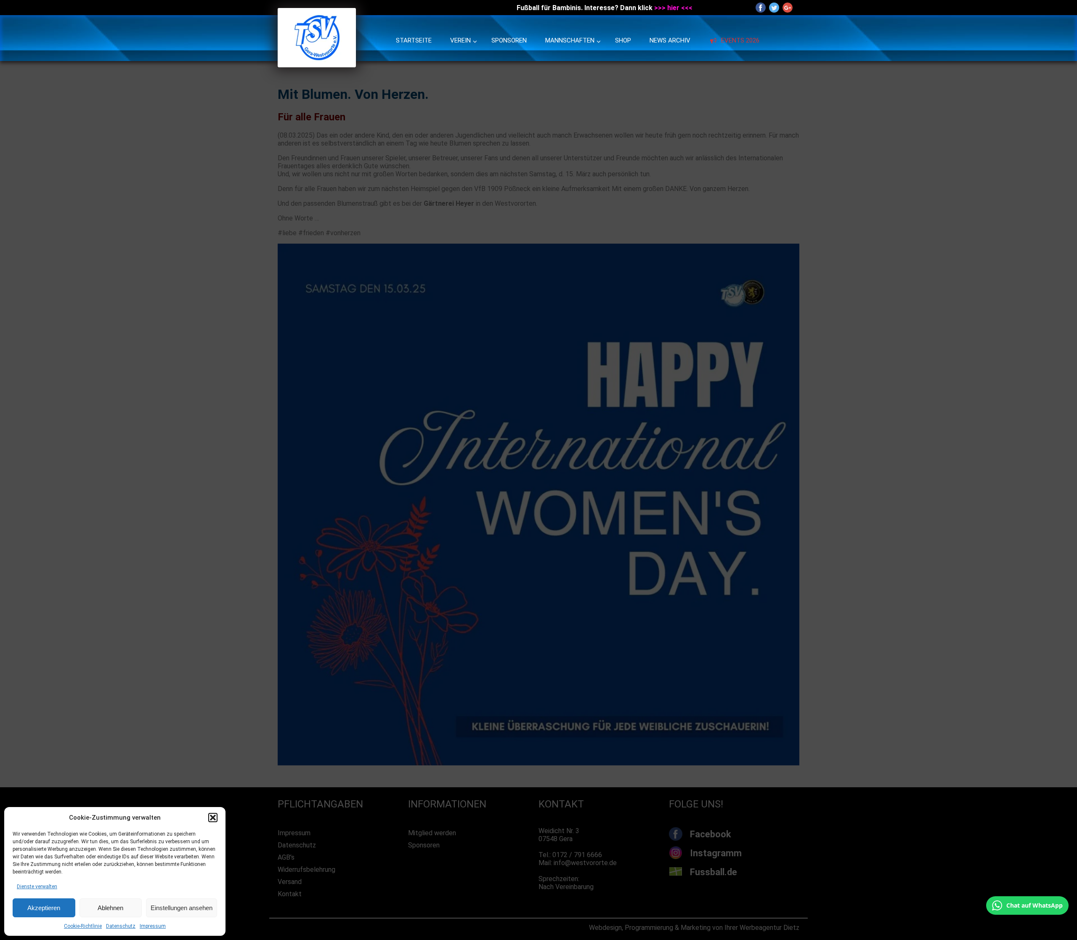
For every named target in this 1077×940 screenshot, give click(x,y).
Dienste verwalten (37, 887)
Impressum (153, 926)
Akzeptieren (43, 907)
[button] (213, 817)
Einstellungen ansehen (181, 907)
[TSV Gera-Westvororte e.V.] (317, 65)
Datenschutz (120, 926)
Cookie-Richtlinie (83, 926)
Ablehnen (110, 907)
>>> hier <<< (673, 8)
